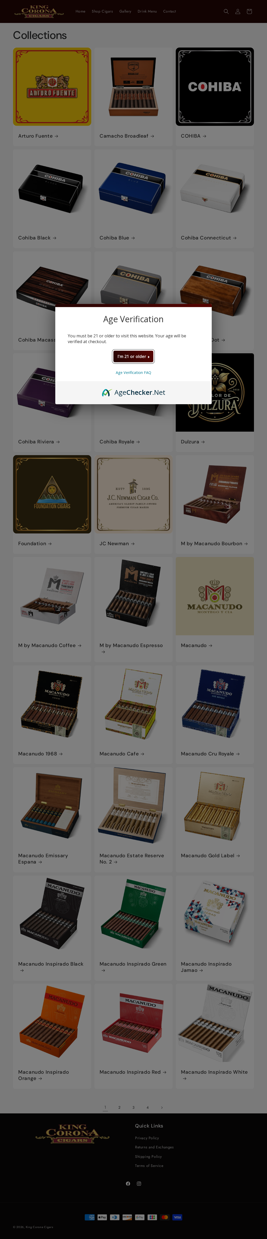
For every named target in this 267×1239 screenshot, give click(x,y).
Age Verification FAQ (133, 372)
